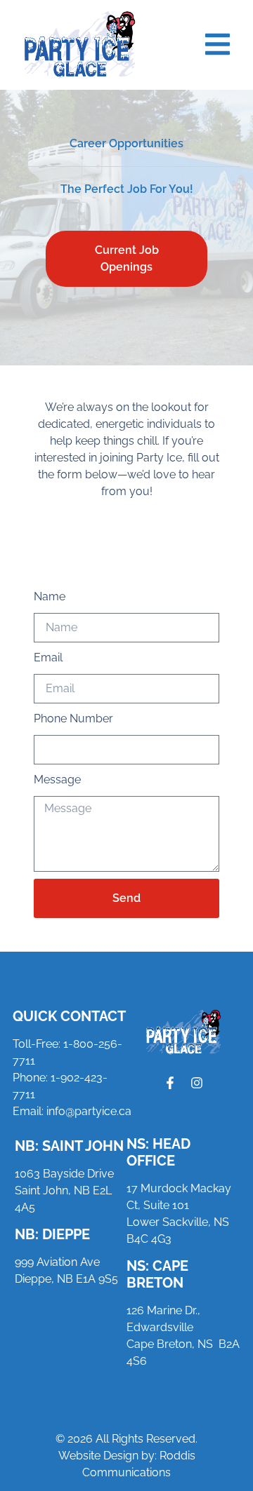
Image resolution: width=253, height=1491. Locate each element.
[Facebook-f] (170, 1083)
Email (48, 657)
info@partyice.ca (88, 1111)
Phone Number (73, 718)
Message (57, 779)
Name (49, 596)
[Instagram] (196, 1083)
